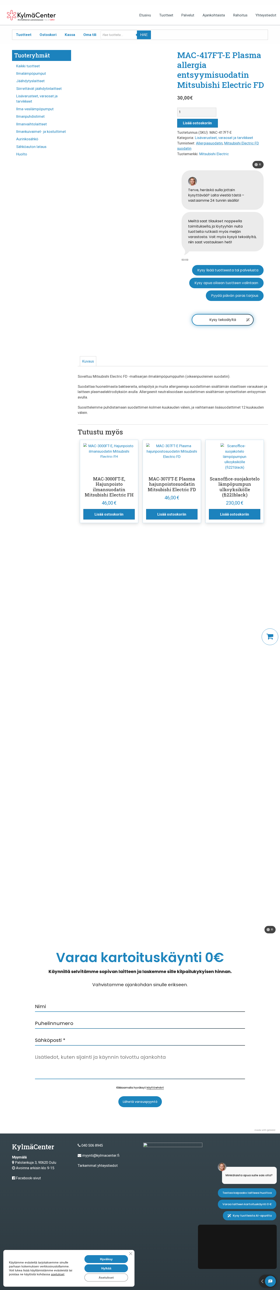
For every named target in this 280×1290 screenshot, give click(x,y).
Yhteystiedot (266, 15)
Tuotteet (166, 15)
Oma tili (89, 34)
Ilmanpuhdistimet (30, 116)
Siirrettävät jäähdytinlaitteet (39, 88)
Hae (144, 35)
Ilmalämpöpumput (31, 73)
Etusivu (145, 15)
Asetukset (106, 1277)
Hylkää (106, 1268)
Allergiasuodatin (209, 143)
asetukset (57, 1274)
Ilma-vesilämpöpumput (35, 109)
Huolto (21, 154)
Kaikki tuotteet (28, 66)
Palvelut (187, 15)
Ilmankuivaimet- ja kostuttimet (41, 131)
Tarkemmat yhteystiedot (98, 1165)
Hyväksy (106, 1259)
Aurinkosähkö (27, 139)
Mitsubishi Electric (214, 154)
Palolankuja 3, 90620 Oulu (35, 1162)
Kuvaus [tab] (88, 361)
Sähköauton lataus (31, 146)
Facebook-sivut (28, 1178)
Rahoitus (240, 15)
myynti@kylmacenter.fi (100, 1155)
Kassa (70, 34)
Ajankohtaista (214, 15)
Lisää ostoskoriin (197, 123)
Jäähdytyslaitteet (30, 81)
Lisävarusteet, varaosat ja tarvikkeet (224, 137)
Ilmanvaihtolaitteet (31, 124)
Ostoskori (48, 34)
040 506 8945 (92, 1145)
